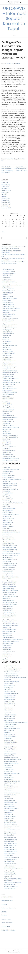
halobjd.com (6, 312)
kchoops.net (7, 828)
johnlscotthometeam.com (10, 388)
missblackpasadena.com (10, 724)
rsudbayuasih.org (9, 871)
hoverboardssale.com (9, 291)
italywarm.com (8, 877)
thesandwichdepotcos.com (10, 371)
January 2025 (5, 200)
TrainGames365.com (8, 306)
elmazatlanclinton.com (9, 540)
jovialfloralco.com (7, 386)
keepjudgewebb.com (9, 806)
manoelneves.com (8, 296)
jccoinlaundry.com (8, 534)
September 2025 (6, 190)
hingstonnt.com (7, 287)
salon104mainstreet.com (9, 565)
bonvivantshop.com (8, 333)
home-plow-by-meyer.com (11, 693)
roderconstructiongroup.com (11, 514)
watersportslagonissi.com (10, 392)
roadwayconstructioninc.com (11, 624)
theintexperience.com (9, 271)
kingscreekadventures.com (10, 324)
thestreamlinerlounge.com (11, 857)
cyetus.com (6, 413)
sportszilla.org (7, 627)
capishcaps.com (7, 657)
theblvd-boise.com (8, 400)
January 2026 (5, 186)
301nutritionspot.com (10, 834)
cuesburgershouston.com (11, 676)
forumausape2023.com (9, 447)
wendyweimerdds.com (9, 353)
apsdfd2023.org (7, 445)
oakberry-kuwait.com (8, 573)
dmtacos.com (7, 679)
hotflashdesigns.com (8, 374)
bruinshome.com (8, 752)
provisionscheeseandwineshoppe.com (13, 479)
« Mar (3, 232)
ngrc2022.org (6, 406)
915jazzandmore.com (8, 594)
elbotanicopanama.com (9, 530)
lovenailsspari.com (8, 571)
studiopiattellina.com (8, 579)
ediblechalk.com (7, 649)
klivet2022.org (7, 497)
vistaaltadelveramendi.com (11, 672)
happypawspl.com (8, 551)
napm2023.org (7, 443)
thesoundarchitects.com (10, 802)
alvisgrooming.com (8, 610)
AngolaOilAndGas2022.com (10, 435)
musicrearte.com (7, 633)
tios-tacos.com (8, 738)
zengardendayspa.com (10, 746)
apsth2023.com (7, 453)
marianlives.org (7, 277)
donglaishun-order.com (9, 586)
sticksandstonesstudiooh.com (12, 781)
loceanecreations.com (10, 838)
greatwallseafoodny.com (10, 705)
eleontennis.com (7, 412)
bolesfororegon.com (9, 853)
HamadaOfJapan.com (8, 320)
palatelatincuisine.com (10, 695)
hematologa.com (8, 687)
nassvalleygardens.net (10, 863)
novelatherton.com (9, 861)
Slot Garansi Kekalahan (8, 930)
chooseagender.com (8, 289)
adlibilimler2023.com (8, 421)
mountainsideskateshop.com (12, 830)
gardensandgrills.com (10, 816)
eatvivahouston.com (9, 699)
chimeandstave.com (9, 703)
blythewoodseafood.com (9, 614)
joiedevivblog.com (9, 841)
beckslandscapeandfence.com (12, 670)
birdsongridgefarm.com (10, 839)
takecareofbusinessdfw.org (10, 318)
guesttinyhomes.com (9, 691)
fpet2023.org (6, 402)
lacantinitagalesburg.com (10, 545)
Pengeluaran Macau (7, 900)
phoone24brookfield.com (10, 620)
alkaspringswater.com (9, 567)
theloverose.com (8, 707)
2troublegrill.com (8, 777)
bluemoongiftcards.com (10, 824)
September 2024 (6, 208)
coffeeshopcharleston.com (10, 563)
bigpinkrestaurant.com (9, 363)
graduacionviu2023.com (10, 742)
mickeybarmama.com (8, 622)
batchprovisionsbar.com (9, 629)
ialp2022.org (6, 495)
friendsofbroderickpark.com (10, 577)
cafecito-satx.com (8, 740)
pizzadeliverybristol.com (9, 547)
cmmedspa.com (8, 812)
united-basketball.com (10, 736)
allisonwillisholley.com (10, 795)
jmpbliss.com (6, 347)
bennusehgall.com (8, 510)
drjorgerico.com (7, 349)
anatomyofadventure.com (11, 808)
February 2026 (5, 184)
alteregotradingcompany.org (11, 427)
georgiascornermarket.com (10, 555)
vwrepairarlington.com (10, 666)
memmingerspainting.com (10, 367)
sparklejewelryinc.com (10, 748)
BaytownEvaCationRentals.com (11, 308)
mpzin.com (6, 337)
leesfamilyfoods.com (8, 408)
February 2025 (5, 198)
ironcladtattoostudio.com (11, 750)
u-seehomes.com (7, 390)
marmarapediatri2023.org (10, 485)
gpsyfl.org (5, 659)
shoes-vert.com (7, 528)
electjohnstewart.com (10, 865)
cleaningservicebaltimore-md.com (13, 668)
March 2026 (4, 182)
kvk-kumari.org (8, 880)
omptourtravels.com (9, 867)
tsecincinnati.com (7, 512)
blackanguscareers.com (10, 851)
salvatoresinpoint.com (9, 384)
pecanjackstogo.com (9, 744)
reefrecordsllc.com (9, 730)
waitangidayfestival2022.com (11, 458)
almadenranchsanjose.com (10, 417)
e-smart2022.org (7, 404)
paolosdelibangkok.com (9, 616)
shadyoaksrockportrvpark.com (11, 532)
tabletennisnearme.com (9, 651)
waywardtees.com (7, 279)
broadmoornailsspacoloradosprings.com (15, 722)
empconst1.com (7, 359)
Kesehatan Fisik (10, 158)
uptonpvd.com (8, 775)
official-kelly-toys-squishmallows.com (13, 639)
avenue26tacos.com (9, 718)
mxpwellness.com (8, 789)
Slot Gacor (4, 915)
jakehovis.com (6, 598)
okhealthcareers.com (8, 269)
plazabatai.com (7, 516)
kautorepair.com (7, 536)
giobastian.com (8, 767)
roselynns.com (7, 300)
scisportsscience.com (9, 884)
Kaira (15, 950)
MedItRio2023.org (8, 454)
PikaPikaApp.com (7, 316)
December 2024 (5, 202)
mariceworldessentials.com (10, 590)
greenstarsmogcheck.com (10, 549)
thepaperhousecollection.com (12, 793)
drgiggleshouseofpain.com (10, 373)
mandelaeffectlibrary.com (10, 298)
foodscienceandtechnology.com (12, 882)
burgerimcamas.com (9, 888)
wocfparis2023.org (8, 471)
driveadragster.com (9, 685)
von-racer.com (7, 561)
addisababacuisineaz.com (11, 886)
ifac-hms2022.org (7, 499)
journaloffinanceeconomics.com (12, 878)
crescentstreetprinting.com (11, 681)
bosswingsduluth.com (9, 600)
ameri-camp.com (7, 355)
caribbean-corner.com (10, 822)
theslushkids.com (8, 765)
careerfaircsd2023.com (9, 451)
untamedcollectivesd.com (11, 787)
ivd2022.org (6, 505)
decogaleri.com (7, 524)
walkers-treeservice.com (10, 783)
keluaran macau (6, 919)
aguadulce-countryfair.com (10, 596)
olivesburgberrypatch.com (11, 763)
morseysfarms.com (8, 635)
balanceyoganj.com (8, 302)
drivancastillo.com (9, 810)
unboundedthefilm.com (9, 273)
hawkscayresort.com (8, 518)
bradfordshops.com (8, 415)
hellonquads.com (7, 520)
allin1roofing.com (8, 804)
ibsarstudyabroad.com (9, 508)
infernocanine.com (9, 791)
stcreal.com (6, 339)
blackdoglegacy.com (9, 697)
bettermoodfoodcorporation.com (12, 285)
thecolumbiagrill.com (8, 477)
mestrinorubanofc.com (10, 859)
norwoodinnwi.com (9, 847)
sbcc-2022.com (7, 433)
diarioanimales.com (8, 522)
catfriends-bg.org (7, 275)
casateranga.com (8, 779)
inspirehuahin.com (8, 365)
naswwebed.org (7, 423)
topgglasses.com (8, 720)
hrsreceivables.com (8, 357)
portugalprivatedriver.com (10, 559)
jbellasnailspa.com (8, 606)
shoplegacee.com (7, 332)
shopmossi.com (8, 785)
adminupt (18, 63)
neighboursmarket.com (10, 849)
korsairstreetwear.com (10, 715)
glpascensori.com (8, 769)
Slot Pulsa (4, 904)
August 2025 (5, 192)
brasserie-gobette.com (9, 631)
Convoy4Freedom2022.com (10, 437)
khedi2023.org (7, 481)
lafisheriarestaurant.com (9, 592)
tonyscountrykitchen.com (10, 604)
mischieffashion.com (8, 394)
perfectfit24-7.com (8, 557)
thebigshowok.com (9, 701)
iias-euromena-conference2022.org (12, 503)
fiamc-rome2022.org (8, 588)
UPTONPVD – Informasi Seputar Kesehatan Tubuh (14, 18)
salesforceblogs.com (8, 304)
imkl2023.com (6, 449)
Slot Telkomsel (5, 926)
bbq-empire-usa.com (8, 643)
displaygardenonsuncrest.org (11, 641)
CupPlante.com (7, 335)
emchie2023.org (7, 487)
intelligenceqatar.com (9, 314)
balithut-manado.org (8, 425)
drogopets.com (7, 647)
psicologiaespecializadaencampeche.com (15, 678)
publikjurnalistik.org (9, 873)
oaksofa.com (6, 653)
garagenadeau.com (8, 376)
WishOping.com (7, 330)
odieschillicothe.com (8, 544)
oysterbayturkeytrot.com (11, 758)
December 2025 (5, 188)
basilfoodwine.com (9, 818)
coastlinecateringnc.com (10, 674)
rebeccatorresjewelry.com (10, 345)
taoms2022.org (7, 501)
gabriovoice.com (8, 709)
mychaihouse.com (8, 608)
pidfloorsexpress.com (9, 281)
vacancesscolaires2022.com (10, 460)
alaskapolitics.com (8, 293)
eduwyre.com (6, 396)
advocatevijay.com (8, 419)
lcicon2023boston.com (9, 456)
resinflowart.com (8, 711)
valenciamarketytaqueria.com (12, 728)
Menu (14, 35)
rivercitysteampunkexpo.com (12, 826)
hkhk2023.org (6, 441)
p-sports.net (7, 713)
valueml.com (6, 343)
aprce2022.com (7, 429)
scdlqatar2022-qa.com (9, 475)
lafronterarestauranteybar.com (12, 759)
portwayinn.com (8, 798)
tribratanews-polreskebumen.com (13, 869)
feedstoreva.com (7, 645)
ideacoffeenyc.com (8, 542)
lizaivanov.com (8, 689)
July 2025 (3, 194)
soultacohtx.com (7, 655)
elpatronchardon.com (9, 585)
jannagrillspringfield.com (9, 581)
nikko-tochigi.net (8, 820)
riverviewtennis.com (8, 637)
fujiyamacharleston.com (9, 583)
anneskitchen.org (9, 726)
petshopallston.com (9, 717)
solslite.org (7, 797)
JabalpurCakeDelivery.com (10, 310)
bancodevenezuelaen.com (10, 283)
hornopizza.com (8, 683)
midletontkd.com (8, 814)
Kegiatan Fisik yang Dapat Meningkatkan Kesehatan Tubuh (21, 168)
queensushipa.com (8, 351)
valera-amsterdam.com (10, 843)
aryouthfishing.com (9, 734)
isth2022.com (6, 467)
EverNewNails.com (8, 380)
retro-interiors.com (8, 398)
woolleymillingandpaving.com (12, 773)
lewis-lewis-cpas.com (8, 410)
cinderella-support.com (9, 361)
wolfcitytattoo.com (9, 756)
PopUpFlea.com (7, 341)
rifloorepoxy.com (8, 771)
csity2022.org (6, 506)
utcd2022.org (6, 491)
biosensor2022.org (8, 493)
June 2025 (4, 196)
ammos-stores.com (9, 836)
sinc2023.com (6, 473)
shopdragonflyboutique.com (10, 625)
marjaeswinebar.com (8, 538)
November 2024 (5, 204)
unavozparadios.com (8, 526)
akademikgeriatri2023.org (10, 483)
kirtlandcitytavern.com (10, 832)
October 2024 (5, 206)
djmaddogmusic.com (9, 800)
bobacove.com (7, 618)
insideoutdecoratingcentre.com (11, 382)
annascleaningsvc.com (10, 754)
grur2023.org (6, 439)
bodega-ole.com (8, 855)
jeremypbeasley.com (8, 369)
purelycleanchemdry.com (9, 328)
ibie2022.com (6, 431)
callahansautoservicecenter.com (11, 553)
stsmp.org (5, 294)
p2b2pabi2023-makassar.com (11, 469)
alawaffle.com (7, 732)
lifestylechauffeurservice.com (11, 378)
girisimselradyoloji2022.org (10, 489)
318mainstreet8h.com (9, 569)
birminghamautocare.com (10, 602)
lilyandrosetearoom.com (10, 761)
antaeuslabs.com (7, 326)
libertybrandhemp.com (10, 845)
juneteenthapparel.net (10, 875)
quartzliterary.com (8, 575)
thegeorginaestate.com (9, 612)
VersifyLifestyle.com (8, 322)
